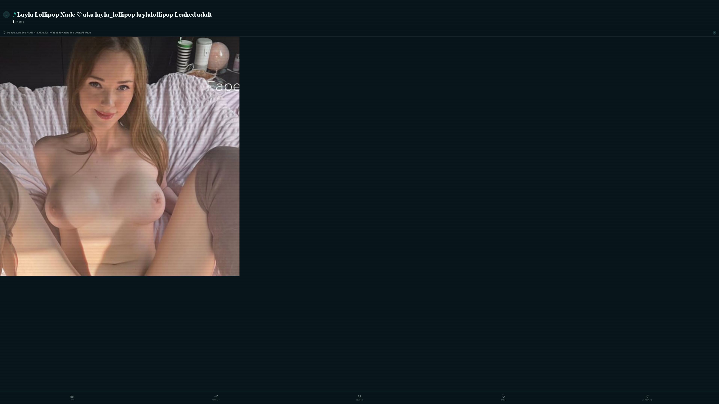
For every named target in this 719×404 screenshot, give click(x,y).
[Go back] (6, 14)
